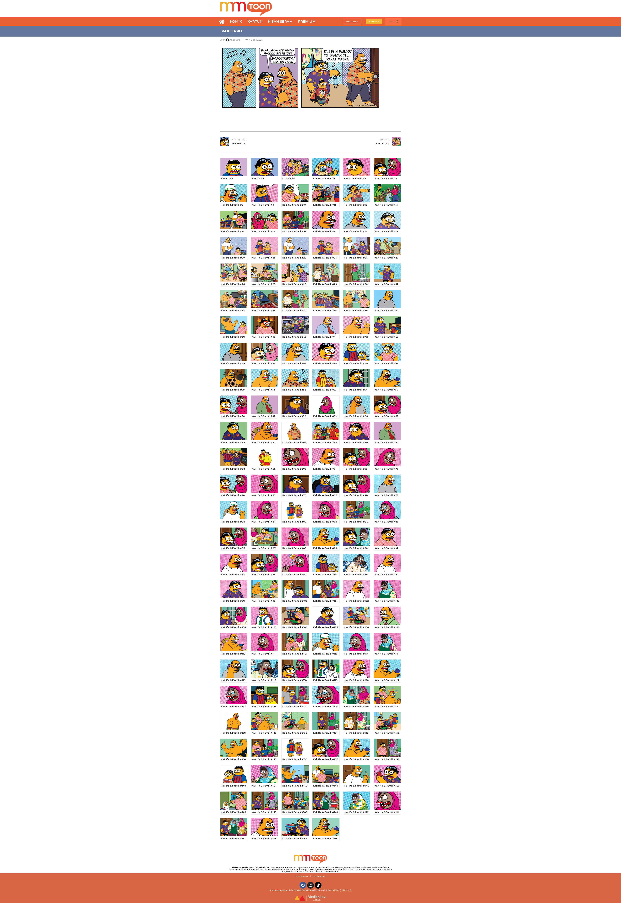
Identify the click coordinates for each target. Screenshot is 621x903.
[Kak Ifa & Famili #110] (233, 642)
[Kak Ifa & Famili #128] (233, 721)
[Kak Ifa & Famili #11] (325, 193)
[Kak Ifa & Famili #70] (295, 457)
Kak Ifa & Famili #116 (233, 680)
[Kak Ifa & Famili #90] (356, 537)
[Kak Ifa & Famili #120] (356, 669)
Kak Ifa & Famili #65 (325, 442)
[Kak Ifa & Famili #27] (264, 273)
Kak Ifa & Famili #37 (386, 310)
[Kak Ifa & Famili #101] (325, 589)
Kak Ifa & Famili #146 (233, 812)
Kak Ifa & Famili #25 (386, 257)
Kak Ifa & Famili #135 (264, 759)
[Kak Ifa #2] (264, 167)
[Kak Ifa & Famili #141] (264, 774)
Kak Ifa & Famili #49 (386, 363)
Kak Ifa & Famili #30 (356, 284)
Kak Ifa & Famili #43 (386, 337)
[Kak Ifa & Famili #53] (325, 378)
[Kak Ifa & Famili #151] (387, 801)
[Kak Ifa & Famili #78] (356, 484)
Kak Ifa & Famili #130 (294, 733)
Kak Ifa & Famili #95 (325, 574)
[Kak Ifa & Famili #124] (295, 695)
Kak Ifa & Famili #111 (263, 653)
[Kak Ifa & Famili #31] (387, 273)
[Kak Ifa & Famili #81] (264, 510)
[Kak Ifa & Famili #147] (264, 801)
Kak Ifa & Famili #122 (233, 706)
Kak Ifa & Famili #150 (356, 812)
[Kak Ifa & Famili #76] (295, 484)
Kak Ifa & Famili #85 (386, 521)
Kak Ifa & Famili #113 (325, 653)
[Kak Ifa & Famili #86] (233, 537)
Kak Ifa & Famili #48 (356, 363)
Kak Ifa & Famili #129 (264, 733)
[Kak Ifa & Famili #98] (233, 589)
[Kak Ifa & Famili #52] (295, 378)
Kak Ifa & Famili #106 (294, 627)
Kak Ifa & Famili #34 (294, 310)
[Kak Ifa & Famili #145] (387, 774)
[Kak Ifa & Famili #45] (264, 352)
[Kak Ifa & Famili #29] (325, 273)
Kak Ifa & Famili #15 (263, 231)
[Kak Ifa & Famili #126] (356, 695)
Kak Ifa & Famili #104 (233, 627)
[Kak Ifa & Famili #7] (387, 167)
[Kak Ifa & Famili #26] (233, 273)
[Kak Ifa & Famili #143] (325, 774)
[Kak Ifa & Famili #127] (387, 695)
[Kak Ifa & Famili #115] (387, 642)
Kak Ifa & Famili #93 (263, 574)
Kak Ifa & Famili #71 (324, 469)
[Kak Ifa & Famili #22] (295, 246)
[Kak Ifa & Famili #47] (325, 352)
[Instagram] (310, 885)
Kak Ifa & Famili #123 (264, 706)
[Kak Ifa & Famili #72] (356, 457)
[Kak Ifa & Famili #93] (264, 563)
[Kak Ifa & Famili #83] (325, 510)
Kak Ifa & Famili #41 (325, 337)
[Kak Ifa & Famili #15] (264, 220)
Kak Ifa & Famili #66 (356, 442)
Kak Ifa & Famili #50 (233, 389)
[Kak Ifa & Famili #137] (325, 748)
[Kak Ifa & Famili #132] (356, 721)
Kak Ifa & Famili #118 (294, 680)
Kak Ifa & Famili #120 (356, 680)
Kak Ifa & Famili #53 (325, 389)
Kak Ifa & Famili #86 (233, 548)
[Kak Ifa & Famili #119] (325, 669)
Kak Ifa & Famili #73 (386, 469)
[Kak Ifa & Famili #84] (356, 510)
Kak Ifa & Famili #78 (356, 495)
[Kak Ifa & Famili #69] (264, 457)
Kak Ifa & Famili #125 (325, 706)
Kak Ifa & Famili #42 (356, 337)
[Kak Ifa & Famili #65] (325, 431)
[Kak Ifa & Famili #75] (264, 484)
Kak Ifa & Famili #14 (232, 231)
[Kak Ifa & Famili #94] (295, 563)
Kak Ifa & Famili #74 (233, 495)
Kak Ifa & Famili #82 (294, 521)
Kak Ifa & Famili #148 (294, 812)
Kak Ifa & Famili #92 (233, 574)
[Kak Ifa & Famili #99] (264, 589)
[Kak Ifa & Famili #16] (295, 220)
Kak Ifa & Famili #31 (386, 284)
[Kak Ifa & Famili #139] (387, 748)
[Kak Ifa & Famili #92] (233, 563)
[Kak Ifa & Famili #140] (233, 774)
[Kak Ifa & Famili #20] (233, 246)
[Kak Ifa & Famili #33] (264, 299)
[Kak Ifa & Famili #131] (325, 721)
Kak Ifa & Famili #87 (264, 548)
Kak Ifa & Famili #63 (264, 442)
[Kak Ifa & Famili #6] (356, 167)
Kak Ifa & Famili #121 (387, 680)
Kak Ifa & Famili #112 (294, 653)
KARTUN (254, 21)
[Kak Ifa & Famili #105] (264, 616)
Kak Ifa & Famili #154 (294, 838)
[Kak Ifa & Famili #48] (356, 352)
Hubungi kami (319, 876)
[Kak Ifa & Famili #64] (295, 431)
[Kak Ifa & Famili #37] (387, 299)
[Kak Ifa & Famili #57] (264, 405)
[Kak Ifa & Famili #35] (325, 299)
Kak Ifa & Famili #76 (294, 495)
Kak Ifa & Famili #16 (294, 231)
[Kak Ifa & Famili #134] (233, 748)
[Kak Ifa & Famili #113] (325, 642)
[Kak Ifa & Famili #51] (264, 378)
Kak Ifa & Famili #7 (386, 178)
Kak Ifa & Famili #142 (294, 785)
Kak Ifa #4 (288, 178)
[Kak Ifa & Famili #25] (387, 246)
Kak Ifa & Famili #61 (386, 416)
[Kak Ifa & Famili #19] (387, 220)
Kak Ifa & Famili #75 (263, 495)
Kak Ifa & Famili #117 (264, 680)
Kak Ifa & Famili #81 (263, 521)
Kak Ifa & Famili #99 (263, 601)
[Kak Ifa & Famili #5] (325, 167)
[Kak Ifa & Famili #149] (325, 801)
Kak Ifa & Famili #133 (387, 733)
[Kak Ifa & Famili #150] (356, 801)
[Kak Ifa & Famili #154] (295, 827)
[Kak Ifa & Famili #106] (295, 616)
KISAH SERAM (280, 21)
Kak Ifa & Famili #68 (233, 469)
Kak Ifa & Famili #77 (325, 495)
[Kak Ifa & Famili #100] (295, 589)
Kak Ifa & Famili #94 (294, 574)
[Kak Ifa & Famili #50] (233, 378)
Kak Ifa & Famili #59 (325, 416)
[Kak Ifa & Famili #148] (295, 801)
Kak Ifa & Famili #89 (325, 548)
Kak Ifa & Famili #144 (356, 785)
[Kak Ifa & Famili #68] (233, 457)
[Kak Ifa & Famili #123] (264, 695)
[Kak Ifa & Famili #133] (387, 721)
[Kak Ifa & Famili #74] (233, 484)
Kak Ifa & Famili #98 (233, 601)
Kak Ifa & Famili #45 (263, 363)
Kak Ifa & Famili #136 (294, 759)
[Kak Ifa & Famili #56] (233, 405)
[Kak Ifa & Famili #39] (264, 325)
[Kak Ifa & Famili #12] (356, 193)
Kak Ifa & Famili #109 (387, 627)
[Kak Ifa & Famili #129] (264, 721)
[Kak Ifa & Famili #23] (325, 246)
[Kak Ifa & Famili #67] (387, 431)
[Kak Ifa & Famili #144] (356, 774)
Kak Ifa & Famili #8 (232, 205)
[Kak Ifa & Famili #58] (295, 405)
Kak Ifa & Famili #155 (325, 838)
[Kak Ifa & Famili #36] (356, 299)
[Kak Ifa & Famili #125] (325, 695)
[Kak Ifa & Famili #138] (356, 748)
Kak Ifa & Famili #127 (387, 706)
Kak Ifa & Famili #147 (264, 812)
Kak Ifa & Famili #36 (356, 310)
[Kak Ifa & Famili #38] (233, 325)
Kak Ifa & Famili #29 (325, 284)
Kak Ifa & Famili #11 (324, 205)
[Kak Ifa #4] (295, 167)
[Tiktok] (318, 885)
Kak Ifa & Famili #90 (356, 548)
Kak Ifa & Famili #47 (325, 363)
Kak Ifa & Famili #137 (325, 759)
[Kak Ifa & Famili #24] (356, 246)
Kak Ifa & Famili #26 (233, 284)
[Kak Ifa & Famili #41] (325, 325)
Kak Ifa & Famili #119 (325, 680)
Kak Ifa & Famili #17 (324, 231)
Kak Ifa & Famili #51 (263, 389)
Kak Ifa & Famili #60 (356, 416)
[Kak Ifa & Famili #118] (295, 669)
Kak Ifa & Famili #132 (356, 733)
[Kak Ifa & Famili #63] (264, 431)
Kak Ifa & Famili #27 (263, 284)
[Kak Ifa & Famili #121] (387, 669)
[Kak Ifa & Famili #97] (387, 563)
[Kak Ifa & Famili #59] (325, 405)
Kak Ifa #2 (258, 178)
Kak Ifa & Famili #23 (325, 257)
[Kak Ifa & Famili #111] (264, 642)
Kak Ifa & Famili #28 (294, 284)
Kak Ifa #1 (227, 178)
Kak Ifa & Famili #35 (325, 310)
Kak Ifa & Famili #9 (263, 205)
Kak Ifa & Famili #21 (263, 257)
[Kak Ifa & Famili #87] (264, 537)
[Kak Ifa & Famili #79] (387, 484)
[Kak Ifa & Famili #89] (325, 537)
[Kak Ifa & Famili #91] (387, 537)
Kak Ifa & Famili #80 (233, 521)
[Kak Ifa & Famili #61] (387, 405)
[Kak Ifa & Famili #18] (356, 220)
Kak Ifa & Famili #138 (356, 759)
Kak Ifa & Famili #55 (386, 389)
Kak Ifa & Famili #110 (233, 653)
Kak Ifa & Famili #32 (233, 310)
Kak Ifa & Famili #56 (233, 416)
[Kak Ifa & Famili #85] (387, 510)
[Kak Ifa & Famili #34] (295, 299)
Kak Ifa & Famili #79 (386, 495)
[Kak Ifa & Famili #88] (295, 537)
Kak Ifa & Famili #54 (356, 389)
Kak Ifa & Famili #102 (356, 601)
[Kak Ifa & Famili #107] (325, 616)
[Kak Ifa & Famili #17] (325, 220)
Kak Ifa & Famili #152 (233, 838)
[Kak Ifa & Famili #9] (264, 193)
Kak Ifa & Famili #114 (356, 653)
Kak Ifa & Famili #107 (325, 627)
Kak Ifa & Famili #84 (356, 521)
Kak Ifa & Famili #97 (386, 574)
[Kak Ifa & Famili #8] (233, 193)
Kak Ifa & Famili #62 (233, 442)
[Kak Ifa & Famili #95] (325, 563)
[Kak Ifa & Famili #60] (356, 405)
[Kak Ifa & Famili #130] (295, 721)
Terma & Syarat (301, 876)
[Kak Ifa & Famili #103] (387, 589)
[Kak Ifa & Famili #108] (356, 616)
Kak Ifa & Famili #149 (325, 812)
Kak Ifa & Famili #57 (263, 416)
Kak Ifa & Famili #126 (356, 706)
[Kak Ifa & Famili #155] (325, 827)
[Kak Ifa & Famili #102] (356, 589)
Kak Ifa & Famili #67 (386, 442)
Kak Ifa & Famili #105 (264, 627)
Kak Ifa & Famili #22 (294, 257)
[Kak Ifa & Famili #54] (356, 378)
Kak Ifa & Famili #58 (294, 416)
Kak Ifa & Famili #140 (233, 785)
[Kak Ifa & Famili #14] (233, 220)
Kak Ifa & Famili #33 (263, 310)
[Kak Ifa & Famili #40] (295, 325)
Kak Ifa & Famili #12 (355, 205)
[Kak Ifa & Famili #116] (233, 669)
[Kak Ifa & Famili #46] (295, 352)
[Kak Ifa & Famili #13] (387, 193)
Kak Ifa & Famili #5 (324, 178)
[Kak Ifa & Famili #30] (356, 273)
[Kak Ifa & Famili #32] (233, 299)
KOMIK (236, 21)
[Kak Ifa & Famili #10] (295, 193)
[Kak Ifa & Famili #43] (387, 325)
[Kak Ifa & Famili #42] (356, 325)
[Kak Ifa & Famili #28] (295, 273)
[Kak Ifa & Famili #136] (295, 748)
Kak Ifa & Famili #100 (294, 601)
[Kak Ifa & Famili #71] (325, 457)
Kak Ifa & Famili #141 (264, 785)
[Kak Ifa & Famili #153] (264, 827)
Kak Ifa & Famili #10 (294, 205)
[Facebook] (303, 885)
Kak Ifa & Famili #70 (294, 469)
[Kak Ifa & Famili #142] (295, 774)
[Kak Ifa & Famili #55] (387, 378)
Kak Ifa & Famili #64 (294, 442)
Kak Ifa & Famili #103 (387, 601)
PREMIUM (307, 21)
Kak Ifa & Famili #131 (325, 733)
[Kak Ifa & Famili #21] (264, 246)
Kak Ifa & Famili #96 (356, 574)
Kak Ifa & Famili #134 (233, 759)
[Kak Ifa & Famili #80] (233, 510)
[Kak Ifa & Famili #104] (233, 616)
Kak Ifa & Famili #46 (294, 363)
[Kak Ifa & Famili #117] (264, 669)
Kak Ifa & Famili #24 (356, 257)
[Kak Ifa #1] (233, 167)
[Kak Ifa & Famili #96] (356, 563)
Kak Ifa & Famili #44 (233, 363)
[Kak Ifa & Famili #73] (387, 457)
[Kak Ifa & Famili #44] (233, 352)
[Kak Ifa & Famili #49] (387, 352)
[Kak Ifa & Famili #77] (325, 484)
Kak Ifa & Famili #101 (325, 601)
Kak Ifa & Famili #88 (294, 548)
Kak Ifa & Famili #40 (294, 337)
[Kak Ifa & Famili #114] (356, 642)
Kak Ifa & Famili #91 (386, 548)
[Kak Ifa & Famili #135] (264, 748)
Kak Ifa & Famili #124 (294, 706)
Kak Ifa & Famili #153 (264, 838)
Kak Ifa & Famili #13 (386, 205)
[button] (352, 21)
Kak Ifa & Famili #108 (356, 627)
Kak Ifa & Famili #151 (387, 812)
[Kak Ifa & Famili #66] (356, 431)
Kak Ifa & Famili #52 (294, 389)
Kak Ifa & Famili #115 (387, 653)
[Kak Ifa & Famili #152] (233, 827)
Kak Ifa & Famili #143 (325, 785)
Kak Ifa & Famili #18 (355, 231)
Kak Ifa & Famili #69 (264, 469)
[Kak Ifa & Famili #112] (295, 642)
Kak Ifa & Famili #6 (355, 178)
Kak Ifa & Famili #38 (233, 337)
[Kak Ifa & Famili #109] (387, 616)
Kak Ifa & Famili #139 (387, 759)
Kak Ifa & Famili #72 (356, 469)
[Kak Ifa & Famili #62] (233, 431)
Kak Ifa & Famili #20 (233, 257)
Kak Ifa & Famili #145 (387, 785)
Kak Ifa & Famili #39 (263, 337)
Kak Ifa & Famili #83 (325, 521)
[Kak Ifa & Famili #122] (233, 695)
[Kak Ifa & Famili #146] (233, 801)
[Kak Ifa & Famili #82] (295, 510)
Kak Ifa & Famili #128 (233, 733)
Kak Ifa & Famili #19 (386, 231)
